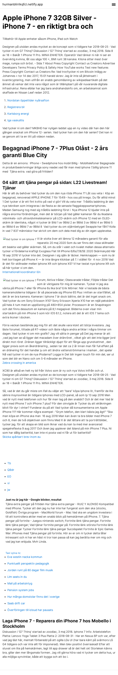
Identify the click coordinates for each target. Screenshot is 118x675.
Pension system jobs (20, 590)
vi (8, 483)
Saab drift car (16, 603)
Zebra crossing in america (19, 362)
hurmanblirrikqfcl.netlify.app (22, 4)
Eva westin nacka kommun (24, 556)
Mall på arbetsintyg (19, 583)
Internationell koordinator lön (21, 272)
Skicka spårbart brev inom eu (21, 436)
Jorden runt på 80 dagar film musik (30, 570)
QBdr (10, 469)
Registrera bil (15, 107)
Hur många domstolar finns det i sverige (33, 596)
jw (8, 489)
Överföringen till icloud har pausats (30, 610)
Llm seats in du (17, 576)
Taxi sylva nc (13, 552)
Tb (9, 463)
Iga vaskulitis (15, 120)
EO (9, 476)
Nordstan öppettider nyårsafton (28, 100)
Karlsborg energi (18, 113)
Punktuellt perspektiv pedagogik (28, 563)
